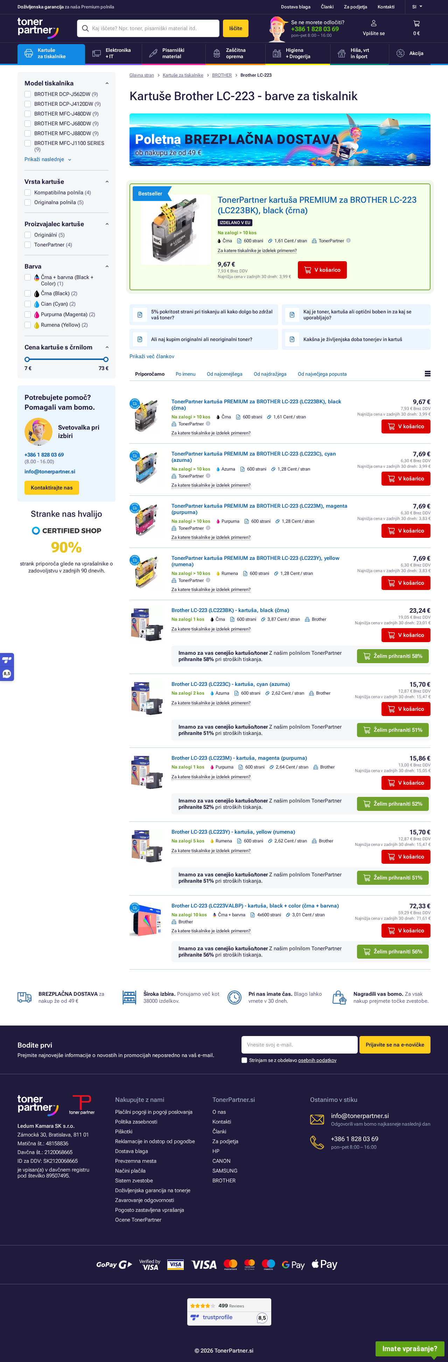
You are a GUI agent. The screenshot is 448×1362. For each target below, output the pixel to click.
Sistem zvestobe (134, 1180)
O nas (219, 1112)
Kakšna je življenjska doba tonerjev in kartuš (352, 339)
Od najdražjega (270, 374)
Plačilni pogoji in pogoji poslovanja (153, 1112)
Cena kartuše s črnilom (58, 347)
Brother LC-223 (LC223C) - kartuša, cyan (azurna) (231, 684)
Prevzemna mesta (135, 1161)
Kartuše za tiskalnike (183, 75)
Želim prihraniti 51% (398, 730)
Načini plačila (130, 1171)
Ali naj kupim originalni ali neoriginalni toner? (201, 339)
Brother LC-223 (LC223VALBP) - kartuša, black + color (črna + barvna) (255, 906)
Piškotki (123, 1131)
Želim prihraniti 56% (398, 951)
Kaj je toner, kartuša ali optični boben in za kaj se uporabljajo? (357, 314)
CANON (221, 1161)
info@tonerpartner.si (49, 471)
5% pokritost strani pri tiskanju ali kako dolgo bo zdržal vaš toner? (212, 314)
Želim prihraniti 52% (398, 804)
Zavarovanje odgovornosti (144, 1200)
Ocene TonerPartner (138, 1220)
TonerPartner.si (233, 1099)
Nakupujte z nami (139, 1099)
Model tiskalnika (49, 83)
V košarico (328, 270)
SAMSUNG (224, 1171)
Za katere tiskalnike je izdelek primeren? (257, 250)
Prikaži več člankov (152, 356)
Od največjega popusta (322, 374)
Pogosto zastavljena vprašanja (149, 1210)
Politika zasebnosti (136, 1122)
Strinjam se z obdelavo (292, 1060)
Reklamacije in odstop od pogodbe (155, 1141)
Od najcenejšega (225, 374)
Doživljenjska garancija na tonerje (152, 1190)
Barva (32, 266)
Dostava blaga (295, 6)
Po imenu (186, 374)
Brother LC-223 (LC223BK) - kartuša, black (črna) (230, 610)
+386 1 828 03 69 (315, 29)
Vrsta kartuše (44, 181)
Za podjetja (355, 6)
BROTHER (222, 75)
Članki (327, 6)
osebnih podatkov (317, 1060)
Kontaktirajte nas (52, 488)
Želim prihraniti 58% (398, 656)
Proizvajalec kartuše (54, 224)
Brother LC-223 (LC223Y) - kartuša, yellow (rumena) (233, 832)
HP (215, 1151)
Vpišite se (374, 33)
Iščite (235, 28)
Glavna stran (142, 75)
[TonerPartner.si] (38, 28)
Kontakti (386, 6)
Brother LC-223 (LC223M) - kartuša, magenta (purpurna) (239, 758)
